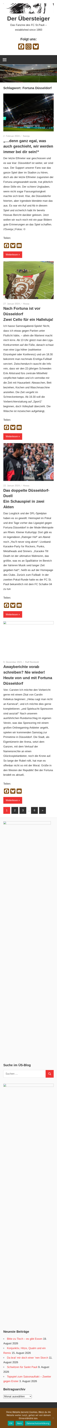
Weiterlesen (12, 254)
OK (10, 1423)
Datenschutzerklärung (38, 1423)
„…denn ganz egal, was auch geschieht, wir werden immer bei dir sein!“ (28, 146)
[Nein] (53, 1418)
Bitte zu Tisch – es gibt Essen (24, 1338)
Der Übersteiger (28, 18)
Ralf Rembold (32, 662)
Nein (19, 1423)
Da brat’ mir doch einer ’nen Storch (27, 1357)
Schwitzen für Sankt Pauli (22, 1367)
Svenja (26, 136)
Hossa (26, 303)
